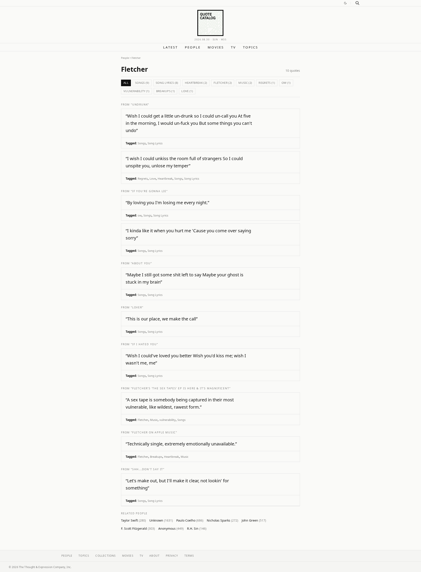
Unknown (161, 520)
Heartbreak (165, 179)
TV (233, 47)
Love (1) (187, 91)
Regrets (143, 179)
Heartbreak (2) (196, 83)
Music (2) (245, 83)
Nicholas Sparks (222, 520)
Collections (105, 556)
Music (154, 420)
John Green (254, 520)
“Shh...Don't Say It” (147, 469)
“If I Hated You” (144, 344)
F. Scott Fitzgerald (138, 528)
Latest (170, 47)
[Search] (357, 3)
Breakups (156, 457)
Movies (216, 47)
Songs (142, 143)
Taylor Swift (133, 520)
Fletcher (143, 420)
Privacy (172, 556)
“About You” (141, 263)
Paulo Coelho (189, 520)
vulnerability (167, 420)
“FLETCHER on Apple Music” (154, 432)
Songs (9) (142, 83)
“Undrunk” (140, 104)
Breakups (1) (165, 91)
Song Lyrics (155, 143)
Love (153, 179)
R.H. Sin (196, 528)
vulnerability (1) (136, 91)
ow (140, 215)
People (193, 47)
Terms (189, 556)
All (125, 83)
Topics (250, 47)
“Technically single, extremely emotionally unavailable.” (181, 444)
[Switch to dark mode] (345, 3)
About (154, 556)
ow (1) (286, 83)
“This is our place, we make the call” (162, 319)
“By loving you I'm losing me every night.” (167, 203)
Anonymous (171, 528)
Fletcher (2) (223, 83)
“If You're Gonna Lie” (149, 191)
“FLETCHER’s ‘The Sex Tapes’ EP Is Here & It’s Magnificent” (180, 388)
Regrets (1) (267, 83)
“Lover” (137, 307)
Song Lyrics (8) (167, 83)
